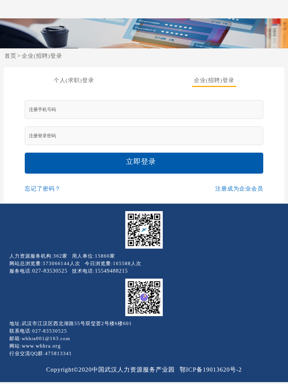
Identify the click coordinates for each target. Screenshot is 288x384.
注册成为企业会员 (239, 189)
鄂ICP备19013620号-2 (211, 369)
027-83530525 (50, 271)
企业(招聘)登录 (42, 56)
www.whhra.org (41, 346)
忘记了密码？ (43, 189)
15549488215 (111, 271)
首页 (10, 56)
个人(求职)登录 (74, 80)
